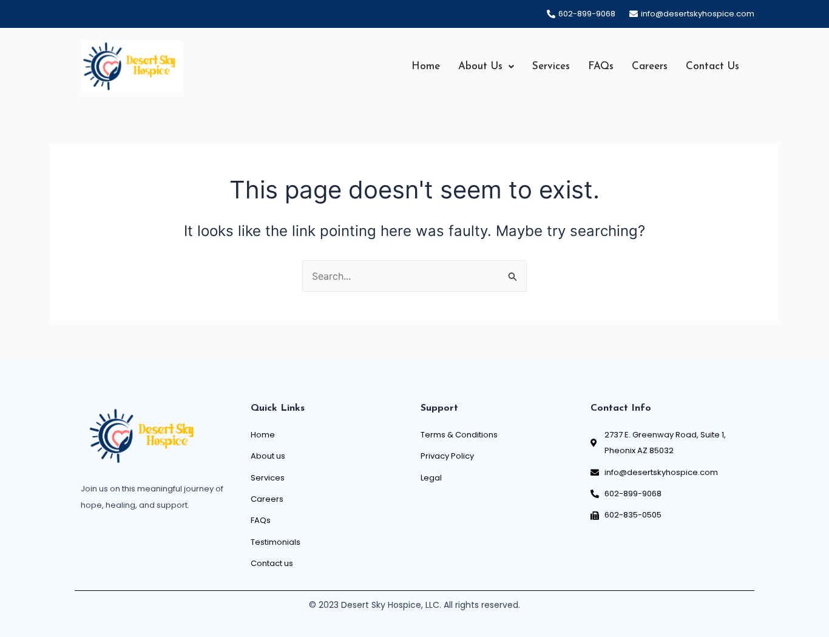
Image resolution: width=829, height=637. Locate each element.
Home (425, 66)
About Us (480, 66)
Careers (650, 66)
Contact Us (712, 66)
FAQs (601, 66)
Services (551, 66)
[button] (486, 66)
